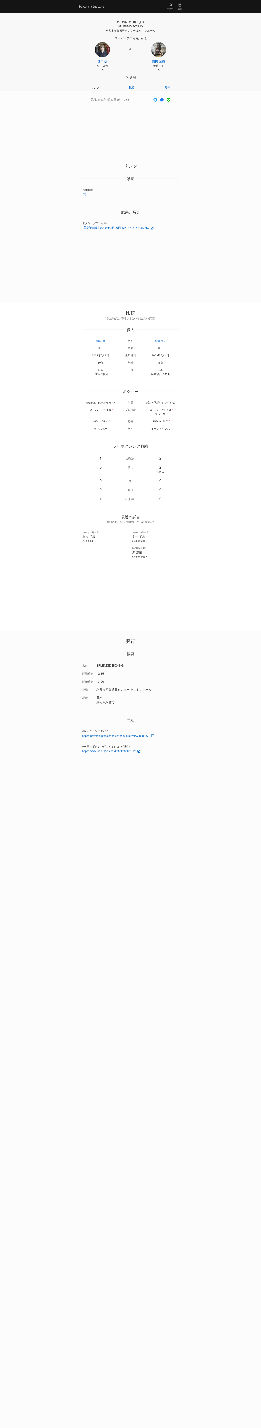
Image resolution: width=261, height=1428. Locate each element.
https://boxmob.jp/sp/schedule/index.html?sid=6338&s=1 (116, 736)
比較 (132, 87)
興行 (167, 87)
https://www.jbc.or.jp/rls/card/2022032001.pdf (109, 751)
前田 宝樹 (160, 341)
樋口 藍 (100, 341)
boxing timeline (91, 6)
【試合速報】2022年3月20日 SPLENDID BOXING (116, 227)
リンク (95, 87)
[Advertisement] (130, 129)
